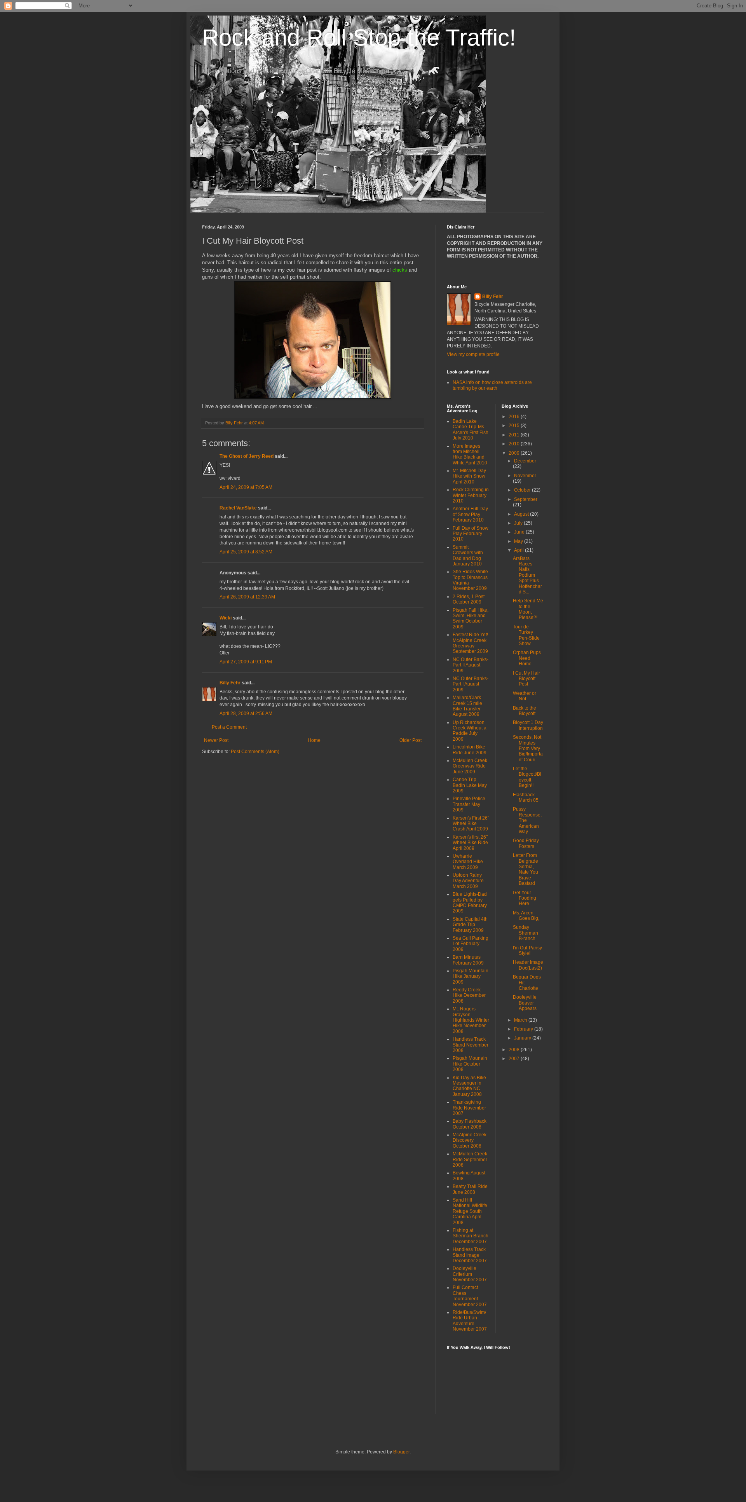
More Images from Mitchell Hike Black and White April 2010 (470, 454)
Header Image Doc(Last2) (528, 964)
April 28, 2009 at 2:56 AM (246, 713)
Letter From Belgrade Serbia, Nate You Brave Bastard (525, 869)
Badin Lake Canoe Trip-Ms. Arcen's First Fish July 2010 (470, 430)
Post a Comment (229, 727)
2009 (515, 453)
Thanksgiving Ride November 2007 (469, 1107)
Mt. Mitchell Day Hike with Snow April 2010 (469, 476)
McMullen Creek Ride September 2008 (470, 1159)
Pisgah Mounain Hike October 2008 (470, 1063)
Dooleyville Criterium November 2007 (470, 1274)
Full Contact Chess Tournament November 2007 (470, 1296)
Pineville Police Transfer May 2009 (469, 804)
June (520, 532)
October (523, 490)
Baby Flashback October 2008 (469, 1123)
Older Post (410, 740)
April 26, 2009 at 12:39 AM (247, 597)
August (522, 514)
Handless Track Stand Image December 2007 (470, 1255)
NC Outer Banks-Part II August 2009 (470, 665)
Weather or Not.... (524, 696)
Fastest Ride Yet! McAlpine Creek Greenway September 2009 (470, 643)
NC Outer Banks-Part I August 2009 (470, 684)
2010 (515, 444)
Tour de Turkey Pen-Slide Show (526, 635)
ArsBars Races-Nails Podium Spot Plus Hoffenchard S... (527, 575)
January (523, 1038)
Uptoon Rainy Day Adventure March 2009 (468, 880)
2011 (515, 435)
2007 (515, 1058)
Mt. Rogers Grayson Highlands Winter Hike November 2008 (471, 1020)
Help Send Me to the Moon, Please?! (528, 609)
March (521, 1020)
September (525, 499)
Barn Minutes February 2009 (468, 959)
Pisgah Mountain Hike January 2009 (470, 976)
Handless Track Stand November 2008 (470, 1044)
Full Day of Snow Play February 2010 (470, 533)
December (525, 461)
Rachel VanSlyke (238, 508)
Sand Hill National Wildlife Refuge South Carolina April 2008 (470, 1211)
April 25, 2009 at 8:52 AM (246, 552)
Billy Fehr (230, 683)
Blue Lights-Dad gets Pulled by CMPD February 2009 (470, 902)
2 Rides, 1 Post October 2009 (469, 599)
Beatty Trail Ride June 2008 (470, 1189)
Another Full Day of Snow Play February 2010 (470, 514)
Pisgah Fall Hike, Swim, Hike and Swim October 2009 (470, 618)
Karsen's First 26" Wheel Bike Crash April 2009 (471, 823)
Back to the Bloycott (524, 710)
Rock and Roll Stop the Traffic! (359, 37)
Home (314, 740)
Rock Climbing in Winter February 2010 (471, 495)
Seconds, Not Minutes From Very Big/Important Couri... (528, 748)
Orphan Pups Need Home (527, 658)
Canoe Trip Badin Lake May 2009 (470, 785)
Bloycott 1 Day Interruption (528, 725)
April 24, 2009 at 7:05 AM (246, 487)
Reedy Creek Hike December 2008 (469, 995)
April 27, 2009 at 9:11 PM (246, 662)
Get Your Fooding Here (524, 898)
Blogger (401, 1452)
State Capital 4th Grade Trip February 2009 (470, 924)
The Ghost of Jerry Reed (247, 456)
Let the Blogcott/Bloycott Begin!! (527, 777)
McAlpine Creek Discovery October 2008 (469, 1140)
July (519, 523)
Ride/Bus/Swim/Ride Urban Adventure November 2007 (470, 1321)
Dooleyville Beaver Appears (525, 1002)
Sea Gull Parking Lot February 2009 (470, 943)
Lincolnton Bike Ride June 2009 (469, 749)
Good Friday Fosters (526, 843)
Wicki (226, 618)
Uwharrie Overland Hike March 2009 (468, 861)
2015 (515, 425)
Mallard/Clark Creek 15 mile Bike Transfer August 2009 (467, 706)
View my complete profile (473, 354)
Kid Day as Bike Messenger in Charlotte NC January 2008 (469, 1086)
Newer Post (216, 740)
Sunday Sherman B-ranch (525, 933)
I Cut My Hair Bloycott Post (526, 678)
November (525, 475)
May (519, 541)
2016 (515, 416)
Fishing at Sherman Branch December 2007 (470, 1236)
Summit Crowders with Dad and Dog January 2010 (468, 555)
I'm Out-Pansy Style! (527, 950)
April (519, 550)
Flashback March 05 (526, 797)
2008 (515, 1049)
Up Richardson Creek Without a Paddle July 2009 (469, 731)
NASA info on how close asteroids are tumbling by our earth (492, 385)
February (524, 1029)
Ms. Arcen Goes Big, (526, 915)
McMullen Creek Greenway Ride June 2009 (470, 766)
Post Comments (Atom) (255, 751)
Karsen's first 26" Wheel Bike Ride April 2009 (470, 842)
